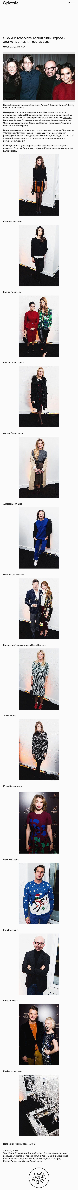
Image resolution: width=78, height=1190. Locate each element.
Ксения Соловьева (23, 120)
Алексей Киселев (41, 120)
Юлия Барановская (17, 1153)
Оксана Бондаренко (32, 1161)
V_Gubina (14, 1150)
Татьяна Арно (40, 1156)
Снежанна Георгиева (58, 1156)
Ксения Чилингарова (13, 1158)
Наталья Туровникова (35, 1158)
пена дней (8, 1156)
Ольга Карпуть (53, 1158)
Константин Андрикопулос (56, 1153)
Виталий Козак (35, 1153)
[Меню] (73, 3)
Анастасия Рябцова (23, 1156)
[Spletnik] (10, 3)
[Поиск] (69, 3)
